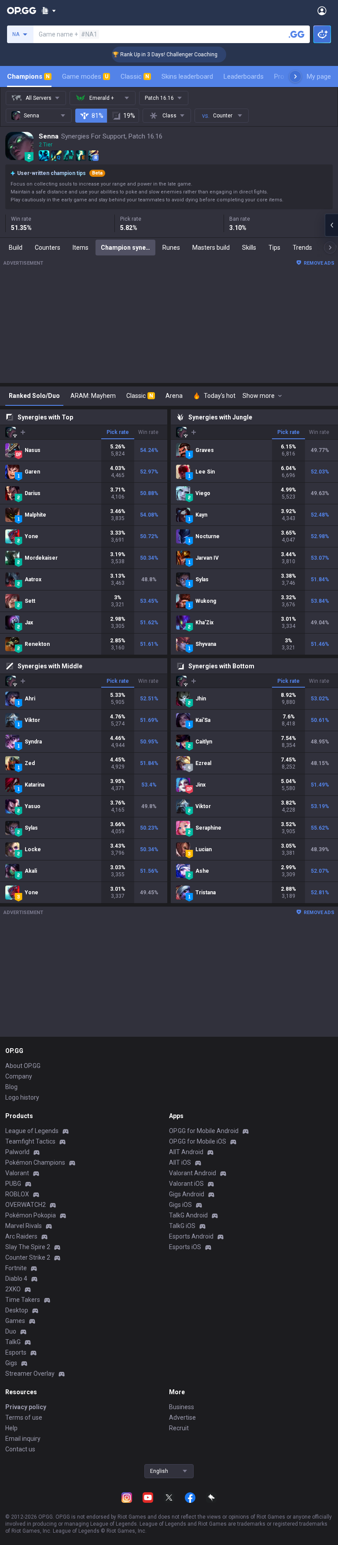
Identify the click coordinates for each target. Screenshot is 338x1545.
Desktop (16, 1310)
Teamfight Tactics (30, 1141)
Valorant (17, 1173)
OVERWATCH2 (25, 1204)
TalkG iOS (182, 1225)
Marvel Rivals (23, 1225)
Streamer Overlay (30, 1373)
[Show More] (49, 10)
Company (18, 1076)
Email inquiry (22, 1438)
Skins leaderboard (187, 76)
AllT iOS (180, 1162)
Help (11, 1428)
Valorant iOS (186, 1183)
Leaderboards (244, 76)
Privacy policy (25, 1406)
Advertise (182, 1417)
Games (15, 1320)
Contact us (20, 1449)
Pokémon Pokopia (30, 1215)
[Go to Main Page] (21, 10)
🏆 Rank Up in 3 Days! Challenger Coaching (153, 54)
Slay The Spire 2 (27, 1246)
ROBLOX (17, 1194)
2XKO (13, 1289)
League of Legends (32, 1130)
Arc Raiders (21, 1236)
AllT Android (186, 1151)
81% (97, 115)
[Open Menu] (322, 10)
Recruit (179, 1428)
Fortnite (16, 1268)
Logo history (22, 1097)
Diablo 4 (16, 1278)
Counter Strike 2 (27, 1257)
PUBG (13, 1183)
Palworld (17, 1151)
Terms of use (23, 1417)
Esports (15, 1352)
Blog (11, 1086)
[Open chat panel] (331, 225)
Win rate (148, 432)
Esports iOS (185, 1246)
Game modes (85, 76)
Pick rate (118, 432)
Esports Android (191, 1236)
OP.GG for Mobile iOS (197, 1141)
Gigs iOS (180, 1204)
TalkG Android (188, 1215)
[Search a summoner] (296, 34)
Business (181, 1406)
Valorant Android (192, 1173)
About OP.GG (22, 1065)
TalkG (13, 1341)
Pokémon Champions (35, 1162)
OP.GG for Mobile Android (204, 1130)
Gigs (11, 1362)
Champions (28, 76)
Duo (10, 1331)
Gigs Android (186, 1194)
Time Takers (22, 1299)
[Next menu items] (295, 76)
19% (129, 115)
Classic (135, 76)
